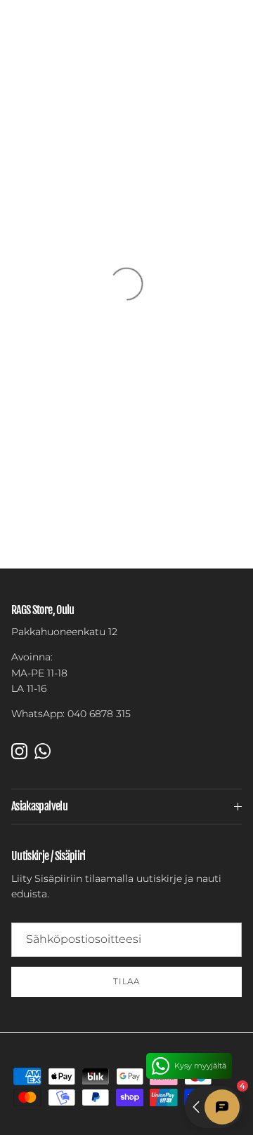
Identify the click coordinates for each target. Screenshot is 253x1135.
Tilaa (127, 981)
